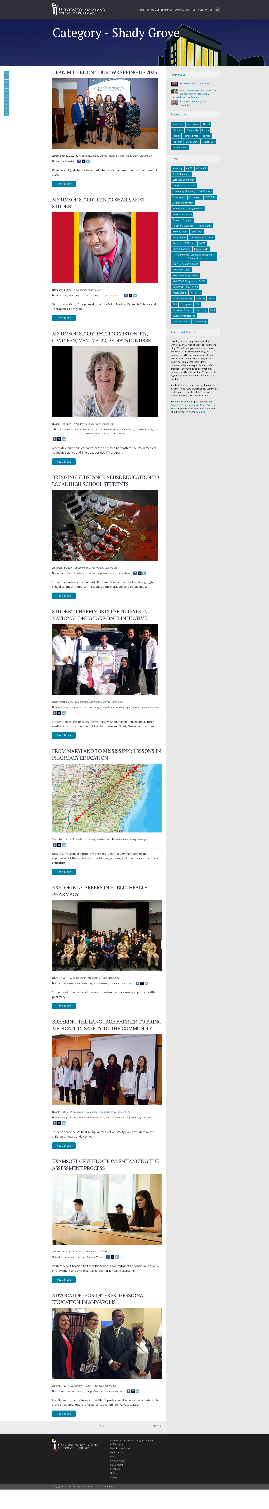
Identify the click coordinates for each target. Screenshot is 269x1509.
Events (102, 155)
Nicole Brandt (179, 292)
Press (113, 1456)
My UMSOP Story (85, 295)
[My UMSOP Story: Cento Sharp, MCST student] (105, 247)
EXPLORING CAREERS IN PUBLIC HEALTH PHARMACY (100, 891)
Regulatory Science (182, 309)
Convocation (179, 197)
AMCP (189, 168)
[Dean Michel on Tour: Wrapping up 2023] (105, 113)
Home (141, 9)
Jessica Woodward (75, 1117)
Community (83, 567)
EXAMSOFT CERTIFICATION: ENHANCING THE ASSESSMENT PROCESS (105, 1165)
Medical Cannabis (73, 429)
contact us (201, 411)
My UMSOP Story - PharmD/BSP (189, 281)
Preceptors (186, 304)
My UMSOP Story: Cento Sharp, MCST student (98, 203)
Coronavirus (195, 197)
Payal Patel (109, 707)
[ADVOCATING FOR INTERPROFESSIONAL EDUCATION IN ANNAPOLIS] (107, 1343)
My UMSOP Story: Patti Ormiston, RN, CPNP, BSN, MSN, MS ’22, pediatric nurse (101, 337)
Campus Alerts (117, 1460)
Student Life (146, 155)
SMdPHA (103, 983)
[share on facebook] (79, 161)
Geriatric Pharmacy (182, 214)
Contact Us (205, 9)
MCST (72, 295)
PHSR (211, 298)
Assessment (79, 1257)
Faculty (111, 155)
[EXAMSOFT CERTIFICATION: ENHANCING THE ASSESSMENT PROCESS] (107, 1209)
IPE (116, 1391)
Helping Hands (204, 225)
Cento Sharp (61, 295)
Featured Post (191, 135)
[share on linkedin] (88, 161)
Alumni (94, 155)
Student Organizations (99, 573)
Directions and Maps (120, 1448)
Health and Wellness (183, 225)
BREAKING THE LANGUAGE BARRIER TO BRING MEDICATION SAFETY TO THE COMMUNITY (107, 1025)
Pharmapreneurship (182, 298)
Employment (116, 1464)
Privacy (113, 1477)
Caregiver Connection (183, 179)
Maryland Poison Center (201, 237)
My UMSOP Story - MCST (108, 295)
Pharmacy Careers (64, 983)
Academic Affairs (63, 1257)
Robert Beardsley (83, 983)
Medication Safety (95, 1117)
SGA (96, 983)
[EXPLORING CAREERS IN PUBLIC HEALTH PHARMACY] (107, 935)
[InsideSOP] (78, 9)
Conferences (205, 191)
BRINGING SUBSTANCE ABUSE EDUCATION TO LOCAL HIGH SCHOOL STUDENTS (105, 481)
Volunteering (200, 321)
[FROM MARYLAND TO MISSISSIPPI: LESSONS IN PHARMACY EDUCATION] (107, 798)
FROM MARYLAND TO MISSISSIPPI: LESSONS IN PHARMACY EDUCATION (106, 754)
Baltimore (83, 701)
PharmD (200, 298)
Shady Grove (132, 155)
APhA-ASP (82, 573)
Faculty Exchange (138, 839)
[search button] (217, 9)
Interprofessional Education (99, 1391)
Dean (57, 161)
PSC (198, 304)
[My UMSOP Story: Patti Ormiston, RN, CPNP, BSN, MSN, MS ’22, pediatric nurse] (105, 381)
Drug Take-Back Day (76, 707)
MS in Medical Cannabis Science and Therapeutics (108, 429)
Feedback (115, 1468)
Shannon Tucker (95, 1257)
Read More (64, 184)
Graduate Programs (183, 220)
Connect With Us (185, 9)
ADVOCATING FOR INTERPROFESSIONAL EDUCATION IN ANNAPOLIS (99, 1299)
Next (155, 1426)
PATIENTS (195, 292)
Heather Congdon (75, 1391)
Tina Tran (146, 1117)
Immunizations (180, 231)
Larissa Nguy (95, 707)
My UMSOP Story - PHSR (185, 286)
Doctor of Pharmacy (183, 202)
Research (177, 141)
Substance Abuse (121, 573)
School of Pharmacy (159, 9)
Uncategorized (180, 147)
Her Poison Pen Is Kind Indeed (195, 83)
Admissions (193, 124)
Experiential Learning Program (188, 208)
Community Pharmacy (184, 191)
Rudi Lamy (201, 309)
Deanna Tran (121, 839)
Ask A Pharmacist (181, 173)
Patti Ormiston (117, 433)
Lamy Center (179, 237)
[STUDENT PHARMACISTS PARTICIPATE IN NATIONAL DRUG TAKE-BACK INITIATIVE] (105, 659)
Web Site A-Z (116, 1452)
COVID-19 (210, 197)
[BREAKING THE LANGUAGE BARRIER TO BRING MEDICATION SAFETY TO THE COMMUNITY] (107, 1069)
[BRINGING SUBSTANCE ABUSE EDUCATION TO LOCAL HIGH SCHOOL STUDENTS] (105, 525)
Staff (212, 309)
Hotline (113, 1473)
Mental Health (201, 248)
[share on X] (83, 161)
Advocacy (59, 1391)
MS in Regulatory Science (185, 263)
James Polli (197, 231)
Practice (120, 155)
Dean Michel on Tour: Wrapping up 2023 (104, 72)
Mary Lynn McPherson (184, 243)
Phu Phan (111, 1117)
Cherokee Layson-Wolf (184, 185)
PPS (122, 1391)
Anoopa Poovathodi (65, 573)
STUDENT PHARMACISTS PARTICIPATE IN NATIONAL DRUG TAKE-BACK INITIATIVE (100, 615)
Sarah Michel (67, 161)
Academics (84, 155)
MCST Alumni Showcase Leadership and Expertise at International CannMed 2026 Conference (193, 94)
